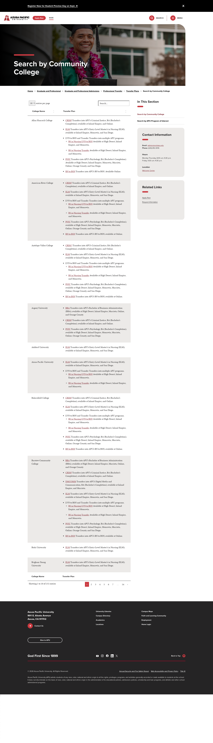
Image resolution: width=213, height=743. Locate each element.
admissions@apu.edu (156, 145)
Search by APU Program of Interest (153, 121)
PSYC (68, 159)
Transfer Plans (132, 91)
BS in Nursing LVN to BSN (80, 141)
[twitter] (117, 656)
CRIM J (68, 245)
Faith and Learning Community (154, 615)
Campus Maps (147, 611)
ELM (67, 129)
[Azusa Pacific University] (16, 18)
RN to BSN (70, 171)
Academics (100, 620)
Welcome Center (148, 170)
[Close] (183, 6)
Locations (100, 624)
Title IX (182, 671)
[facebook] (107, 655)
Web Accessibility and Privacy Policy (164, 671)
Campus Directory (103, 615)
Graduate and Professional (49, 91)
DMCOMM (70, 481)
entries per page (42, 103)
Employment (146, 620)
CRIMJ (68, 120)
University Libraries (103, 611)
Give (51, 18)
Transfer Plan (69, 111)
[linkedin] (112, 655)
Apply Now (146, 197)
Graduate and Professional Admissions (82, 91)
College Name (38, 111)
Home (30, 91)
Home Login (146, 624)
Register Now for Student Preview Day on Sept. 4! (53, 6)
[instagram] (102, 655)
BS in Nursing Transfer (78, 150)
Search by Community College (150, 114)
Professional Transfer (112, 91)
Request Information (150, 202)
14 (123, 584)
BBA (67, 307)
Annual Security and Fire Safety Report (134, 671)
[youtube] (97, 655)
